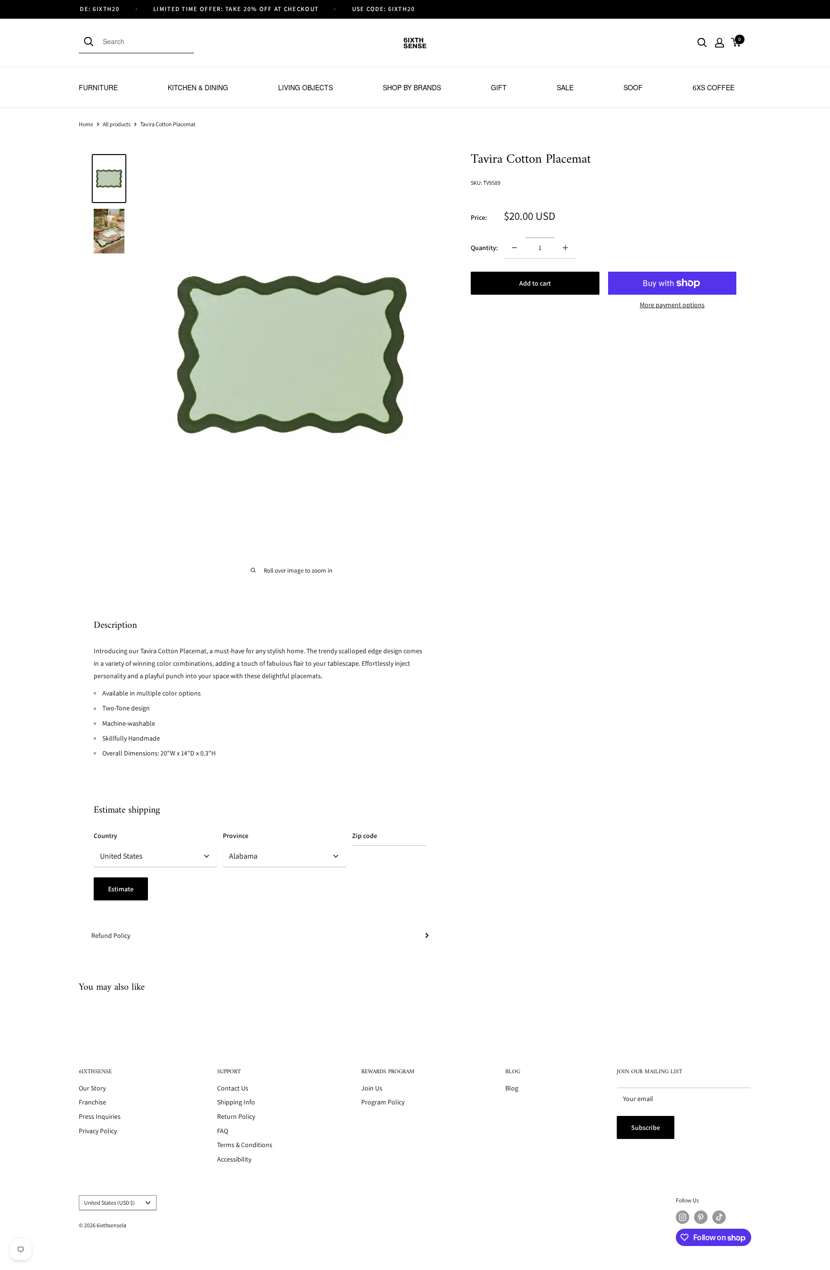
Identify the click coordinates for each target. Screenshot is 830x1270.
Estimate (121, 889)
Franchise (92, 1102)
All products (117, 124)
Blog (511, 1088)
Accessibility (234, 1159)
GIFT (499, 87)
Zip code (364, 835)
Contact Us (232, 1088)
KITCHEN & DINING (198, 87)
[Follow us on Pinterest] (701, 1217)
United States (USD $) (109, 1202)
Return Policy (236, 1116)
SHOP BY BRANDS (412, 87)
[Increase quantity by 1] (565, 248)
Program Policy (382, 1102)
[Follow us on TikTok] (719, 1217)
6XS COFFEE (713, 87)
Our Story (92, 1088)
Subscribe (645, 1127)
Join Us (371, 1088)
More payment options (672, 304)
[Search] (91, 41)
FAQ (222, 1130)
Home (86, 124)
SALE (565, 87)
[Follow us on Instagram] (682, 1217)
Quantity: (484, 247)
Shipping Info (236, 1102)
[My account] (719, 43)
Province (235, 835)
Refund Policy (110, 935)
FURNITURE (98, 87)
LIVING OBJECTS (305, 87)
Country (105, 835)
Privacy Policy (98, 1130)
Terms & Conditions (244, 1144)
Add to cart (535, 283)
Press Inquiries (100, 1116)
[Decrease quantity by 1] (514, 248)
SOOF (633, 87)
